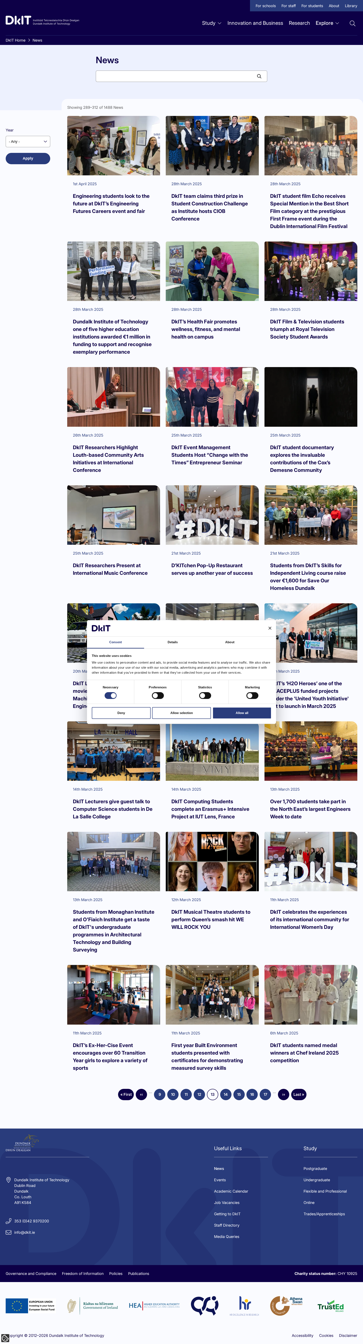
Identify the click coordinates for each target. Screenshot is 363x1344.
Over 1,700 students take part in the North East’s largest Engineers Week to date (310, 809)
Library (351, 6)
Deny (121, 713)
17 (267, 1095)
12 (201, 1095)
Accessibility (302, 1335)
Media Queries (226, 1236)
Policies (115, 1273)
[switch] (158, 695)
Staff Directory (226, 1225)
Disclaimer (348, 1335)
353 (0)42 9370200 (31, 1221)
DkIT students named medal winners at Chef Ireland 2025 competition (304, 1052)
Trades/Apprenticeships (324, 1214)
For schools (266, 6)
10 (175, 1095)
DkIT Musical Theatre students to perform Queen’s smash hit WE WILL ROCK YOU (210, 919)
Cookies (326, 1335)
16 (254, 1095)
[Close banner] (269, 628)
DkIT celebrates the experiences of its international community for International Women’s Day (309, 919)
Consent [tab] (115, 642)
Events (220, 1180)
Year (10, 130)
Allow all (242, 713)
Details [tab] (173, 642)
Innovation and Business (255, 23)
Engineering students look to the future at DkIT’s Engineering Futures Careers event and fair (111, 203)
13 (214, 1095)
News (37, 40)
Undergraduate (317, 1180)
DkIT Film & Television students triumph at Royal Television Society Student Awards (307, 329)
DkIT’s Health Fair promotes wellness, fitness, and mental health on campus (205, 329)
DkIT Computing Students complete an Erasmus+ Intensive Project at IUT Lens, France (210, 809)
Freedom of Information (83, 1273)
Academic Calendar (231, 1191)
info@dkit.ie (24, 1232)
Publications (138, 1273)
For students (312, 6)
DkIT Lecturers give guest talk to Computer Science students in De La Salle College (113, 809)
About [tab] (229, 642)
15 (241, 1095)
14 (227, 1095)
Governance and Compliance (31, 1273)
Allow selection (181, 713)
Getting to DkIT (227, 1214)
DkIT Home (15, 40)
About (334, 6)
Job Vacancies (226, 1202)
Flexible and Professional (325, 1191)
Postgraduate (315, 1168)
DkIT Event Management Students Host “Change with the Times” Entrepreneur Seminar (209, 455)
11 (188, 1095)
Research (299, 23)
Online (309, 1202)
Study (209, 23)
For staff (288, 6)
